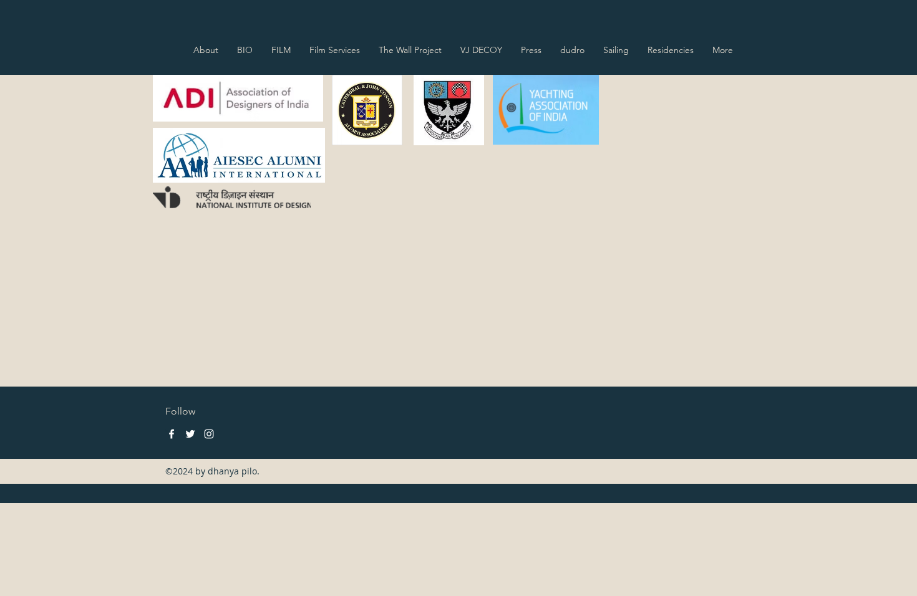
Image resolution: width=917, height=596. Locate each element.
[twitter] (190, 434)
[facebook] (171, 434)
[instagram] (209, 434)
